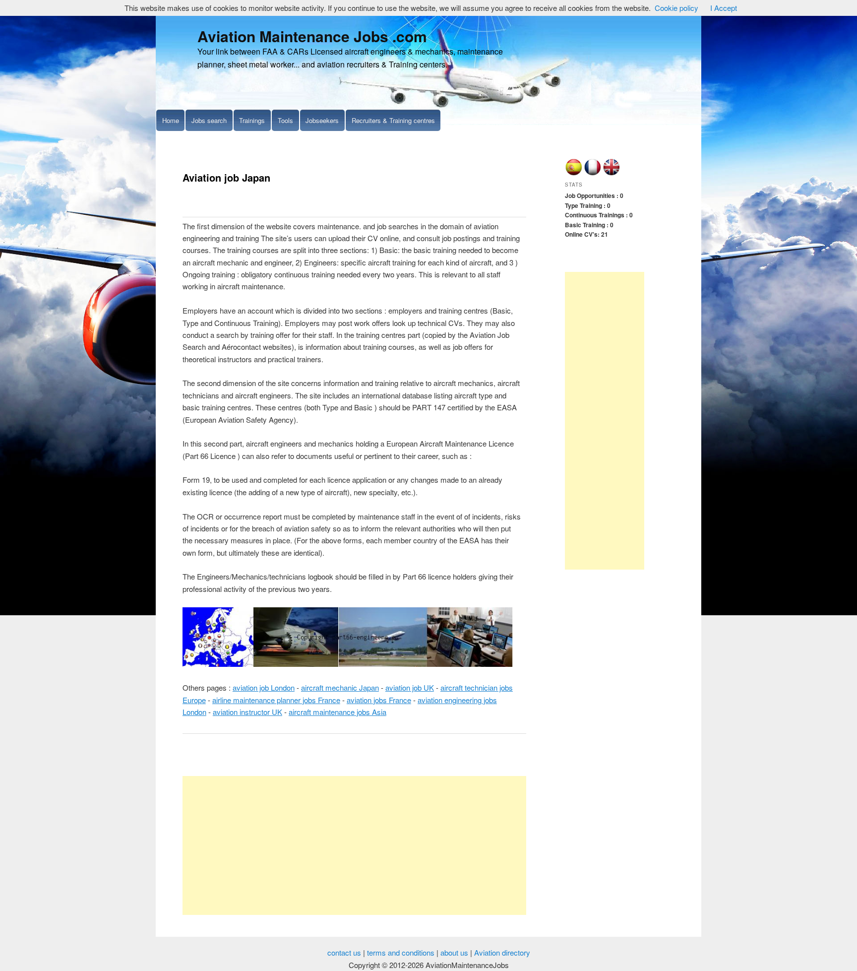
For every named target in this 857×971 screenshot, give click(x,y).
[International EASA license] (611, 173)
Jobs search (209, 120)
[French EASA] (592, 173)
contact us (344, 952)
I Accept (723, 7)
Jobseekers (322, 120)
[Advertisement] (354, 845)
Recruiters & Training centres (393, 120)
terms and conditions (400, 952)
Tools (285, 120)
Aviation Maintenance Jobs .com (312, 36)
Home (170, 120)
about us (454, 952)
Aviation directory (502, 952)
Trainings (252, 120)
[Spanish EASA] (573, 173)
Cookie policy (676, 7)
